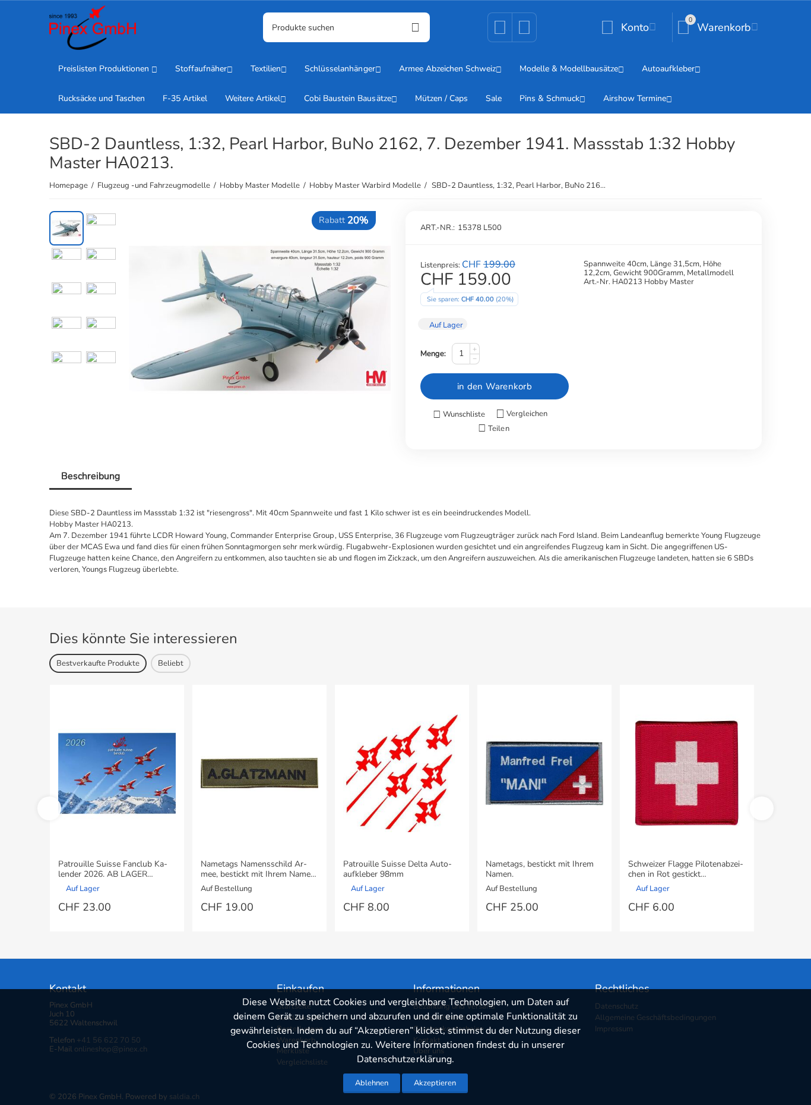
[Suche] (415, 27)
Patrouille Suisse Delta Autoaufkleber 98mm (397, 870)
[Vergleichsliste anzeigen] (524, 31)
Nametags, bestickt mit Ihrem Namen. (540, 870)
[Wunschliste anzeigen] (500, 31)
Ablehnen (371, 1083)
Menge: (433, 353)
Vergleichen (526, 413)
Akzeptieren (435, 1083)
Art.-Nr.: (437, 227)
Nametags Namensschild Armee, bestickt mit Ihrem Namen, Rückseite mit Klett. (259, 870)
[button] (493, 428)
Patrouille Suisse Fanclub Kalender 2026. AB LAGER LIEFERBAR (112, 870)
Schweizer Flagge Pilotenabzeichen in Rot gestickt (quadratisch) (685, 870)
